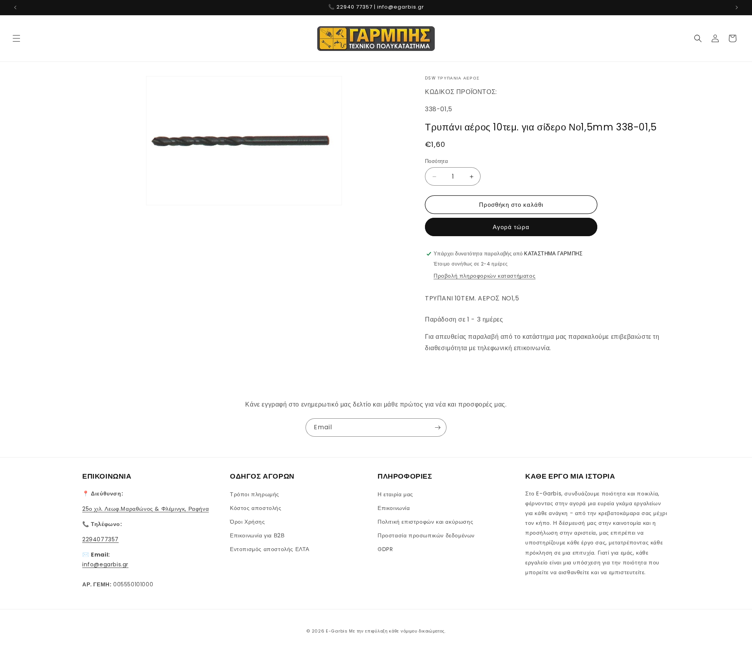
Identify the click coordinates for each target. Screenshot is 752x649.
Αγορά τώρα (511, 227)
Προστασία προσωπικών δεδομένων (426, 535)
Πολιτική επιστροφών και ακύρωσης (425, 522)
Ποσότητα (436, 161)
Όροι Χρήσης (247, 522)
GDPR (385, 549)
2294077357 (100, 539)
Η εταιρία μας (395, 494)
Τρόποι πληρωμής (254, 494)
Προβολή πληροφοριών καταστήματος (484, 276)
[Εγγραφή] (437, 427)
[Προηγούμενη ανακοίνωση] (15, 7)
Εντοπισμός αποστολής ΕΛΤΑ (269, 549)
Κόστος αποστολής (256, 508)
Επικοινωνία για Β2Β (257, 535)
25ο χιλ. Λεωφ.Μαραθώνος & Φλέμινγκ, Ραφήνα (145, 509)
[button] (16, 38)
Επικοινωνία (394, 508)
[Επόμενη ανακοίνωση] (736, 7)
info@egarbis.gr (105, 564)
